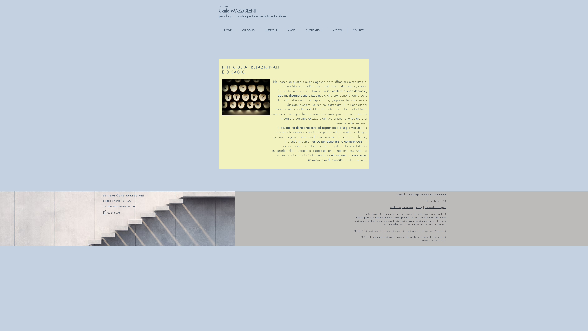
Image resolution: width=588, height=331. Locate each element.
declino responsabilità (401, 207)
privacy (418, 207)
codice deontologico (435, 207)
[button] (248, 30)
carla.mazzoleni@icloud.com (121, 206)
